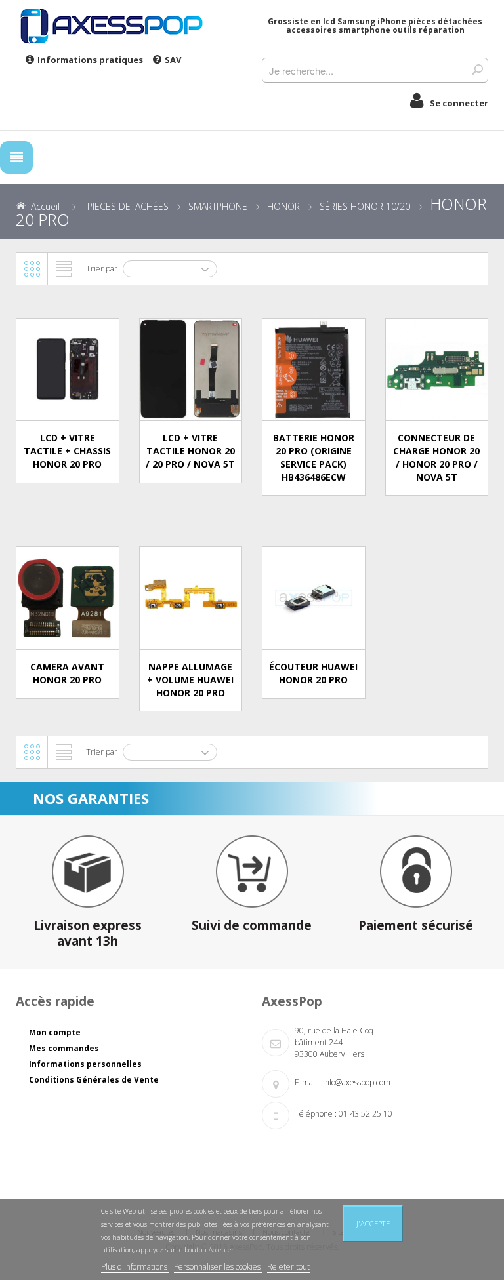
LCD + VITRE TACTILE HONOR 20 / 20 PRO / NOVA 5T (190, 450)
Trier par (101, 268)
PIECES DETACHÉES (128, 206)
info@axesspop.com (356, 1082)
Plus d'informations (135, 1266)
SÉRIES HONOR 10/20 (365, 206)
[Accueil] (129, 25)
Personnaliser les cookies (218, 1266)
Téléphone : (316, 1113)
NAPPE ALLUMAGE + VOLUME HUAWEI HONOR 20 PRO (190, 679)
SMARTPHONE (217, 206)
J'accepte (373, 1223)
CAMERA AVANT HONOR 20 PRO (67, 673)
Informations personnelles (85, 1064)
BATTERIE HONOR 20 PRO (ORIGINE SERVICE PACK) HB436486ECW (313, 457)
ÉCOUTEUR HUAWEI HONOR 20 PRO (313, 673)
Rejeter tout (288, 1266)
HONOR (283, 206)
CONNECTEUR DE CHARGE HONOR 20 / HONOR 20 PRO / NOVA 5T (436, 457)
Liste (64, 269)
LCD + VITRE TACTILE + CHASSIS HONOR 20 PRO (67, 450)
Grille (32, 269)
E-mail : (308, 1082)
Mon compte (55, 1032)
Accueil (45, 206)
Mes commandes (64, 1048)
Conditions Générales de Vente (94, 1079)
